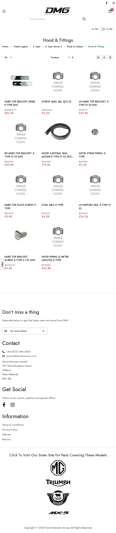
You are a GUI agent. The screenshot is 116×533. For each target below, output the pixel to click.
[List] (98, 57)
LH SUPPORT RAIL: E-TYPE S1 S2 (95, 206)
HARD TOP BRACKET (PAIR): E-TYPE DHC (20, 103)
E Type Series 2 (53, 46)
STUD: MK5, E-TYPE (52, 205)
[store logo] (58, 11)
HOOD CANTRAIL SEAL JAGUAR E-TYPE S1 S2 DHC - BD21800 (57, 155)
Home (5, 46)
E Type (36, 46)
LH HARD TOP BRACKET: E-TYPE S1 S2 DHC (94, 103)
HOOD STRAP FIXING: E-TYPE (92, 155)
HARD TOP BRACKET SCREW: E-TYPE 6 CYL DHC (20, 258)
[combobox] (58, 19)
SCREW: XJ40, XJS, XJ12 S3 (56, 101)
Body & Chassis (75, 46)
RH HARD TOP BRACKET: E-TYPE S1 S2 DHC (20, 155)
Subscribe (43, 331)
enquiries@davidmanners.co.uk (21, 356)
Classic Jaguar (21, 46)
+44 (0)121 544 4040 (18, 351)
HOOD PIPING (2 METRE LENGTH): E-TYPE (55, 258)
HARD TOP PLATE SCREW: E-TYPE (21, 206)
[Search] (84, 19)
